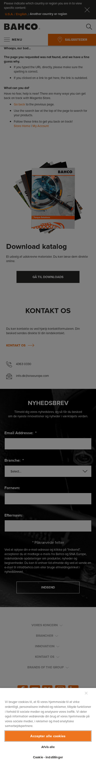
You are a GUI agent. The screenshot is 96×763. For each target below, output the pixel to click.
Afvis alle (47, 747)
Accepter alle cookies (47, 735)
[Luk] (86, 693)
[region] (48, 725)
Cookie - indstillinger (48, 757)
